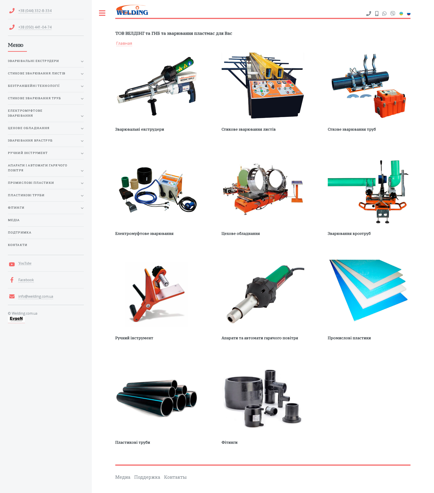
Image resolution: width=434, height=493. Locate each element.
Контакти (17, 245)
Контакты (175, 477)
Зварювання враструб (30, 140)
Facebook (26, 279)
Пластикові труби (26, 195)
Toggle (102, 13)
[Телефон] (368, 14)
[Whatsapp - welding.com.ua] (384, 13)
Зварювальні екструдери (33, 61)
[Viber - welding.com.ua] (392, 13)
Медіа (14, 220)
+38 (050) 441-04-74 (35, 27)
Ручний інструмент (28, 153)
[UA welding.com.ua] (401, 13)
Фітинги (16, 207)
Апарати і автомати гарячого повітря (38, 167)
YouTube (24, 263)
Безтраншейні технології (34, 86)
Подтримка (20, 232)
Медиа (122, 477)
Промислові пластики (31, 183)
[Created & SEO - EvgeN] (16, 320)
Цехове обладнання (29, 128)
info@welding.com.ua (35, 296)
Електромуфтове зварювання (25, 113)
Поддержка (147, 477)
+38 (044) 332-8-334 (35, 10)
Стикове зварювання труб (34, 98)
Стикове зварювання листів (36, 73)
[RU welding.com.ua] (408, 13)
